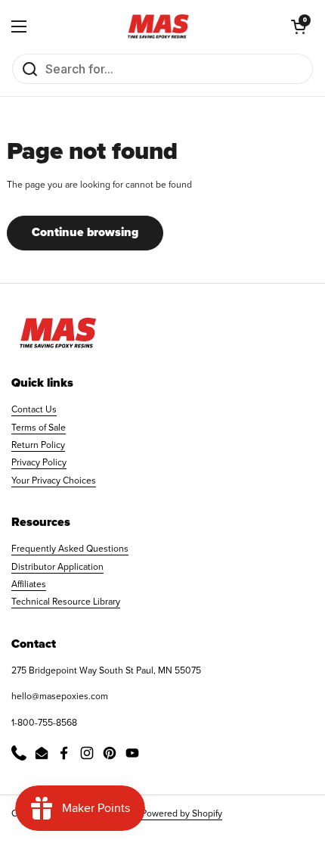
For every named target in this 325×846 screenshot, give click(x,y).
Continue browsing (85, 232)
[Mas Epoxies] (158, 26)
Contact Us (34, 409)
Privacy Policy (39, 462)
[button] (298, 26)
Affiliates (28, 584)
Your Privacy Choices (53, 480)
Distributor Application (57, 566)
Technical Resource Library (65, 601)
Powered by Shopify (181, 813)
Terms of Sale (38, 427)
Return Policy (38, 445)
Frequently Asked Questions (69, 548)
